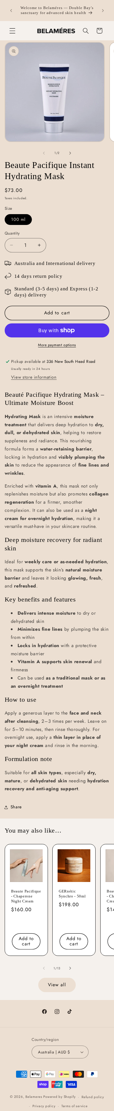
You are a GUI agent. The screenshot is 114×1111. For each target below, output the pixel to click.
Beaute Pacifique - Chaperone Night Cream (26, 896)
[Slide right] (70, 153)
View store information (34, 377)
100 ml (18, 219)
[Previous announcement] (11, 10)
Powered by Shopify (59, 1097)
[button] (12, 30)
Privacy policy (43, 1106)
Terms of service (74, 1106)
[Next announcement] (102, 10)
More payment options (57, 345)
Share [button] (16, 807)
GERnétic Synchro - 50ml (72, 893)
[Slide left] (43, 153)
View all (57, 984)
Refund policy (93, 1097)
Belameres (33, 1097)
